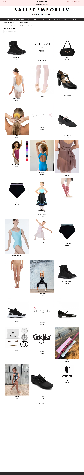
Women (28, 19)
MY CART (75, 1)
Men (43, 19)
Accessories (57, 19)
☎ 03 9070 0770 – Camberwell (42, 4)
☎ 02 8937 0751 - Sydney (42, 1)
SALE (65, 19)
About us (14, 19)
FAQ (69, 19)
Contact (75, 19)
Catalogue (21, 19)
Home (8, 19)
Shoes (49, 19)
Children (36, 19)
